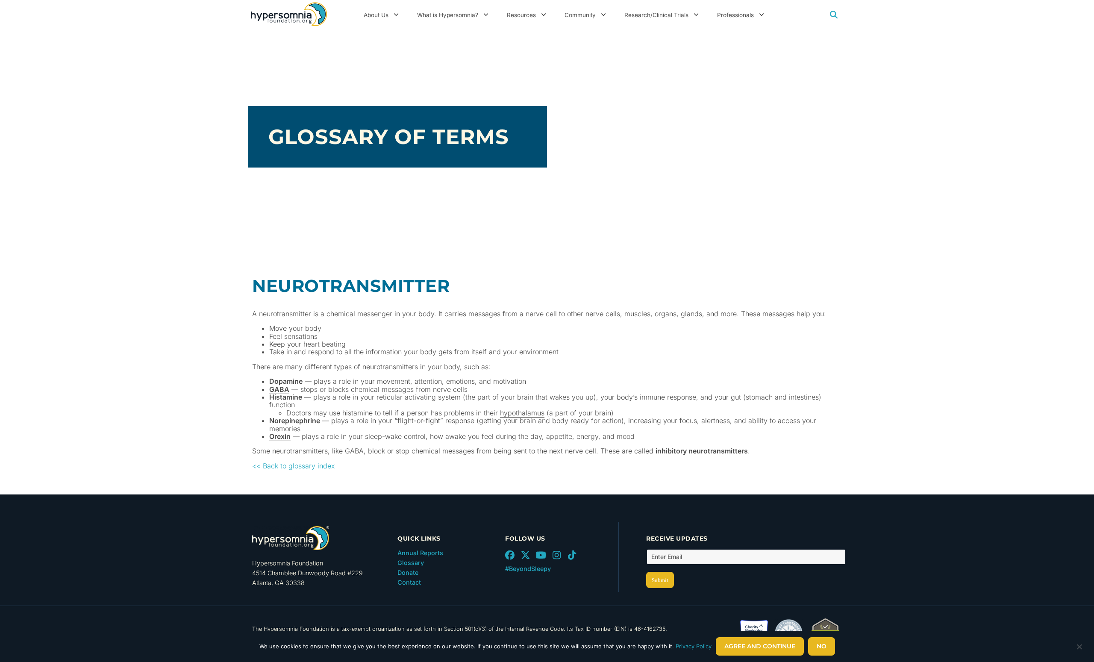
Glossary (410, 562)
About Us (376, 15)
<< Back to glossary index (293, 466)
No (821, 646)
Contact (409, 582)
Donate (407, 572)
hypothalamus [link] (522, 413)
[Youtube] (541, 555)
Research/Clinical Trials (656, 15)
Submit (660, 580)
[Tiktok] (572, 555)
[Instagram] (556, 555)
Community (580, 15)
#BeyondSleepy (528, 568)
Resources (521, 15)
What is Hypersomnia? (447, 15)
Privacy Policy (694, 646)
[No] (1079, 648)
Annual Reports (420, 552)
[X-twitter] (525, 555)
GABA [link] (279, 389)
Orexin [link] (280, 436)
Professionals (735, 15)
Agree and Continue (759, 646)
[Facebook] (510, 555)
